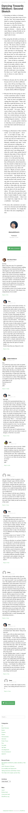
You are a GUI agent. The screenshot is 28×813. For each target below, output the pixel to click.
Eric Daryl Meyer (12, 259)
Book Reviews (5, 728)
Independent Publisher (8, 810)
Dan (9, 301)
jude (10, 442)
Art (2, 726)
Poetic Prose (5, 741)
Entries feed (5, 792)
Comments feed (6, 794)
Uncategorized (12, 2)
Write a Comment (15, 248)
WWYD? (4, 754)
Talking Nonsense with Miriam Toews (11, 770)
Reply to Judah (5, 388)
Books (3, 730)
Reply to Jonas (5, 505)
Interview (4, 738)
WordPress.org (5, 796)
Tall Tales (4, 747)
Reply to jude (7, 465)
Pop (3, 743)
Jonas (8, 475)
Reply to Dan (6, 349)
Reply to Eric (5, 295)
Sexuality (4, 745)
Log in (3, 790)
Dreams (4, 732)
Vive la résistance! (6, 751)
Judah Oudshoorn (12, 358)
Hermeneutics (5, 736)
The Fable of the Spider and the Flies (11, 772)
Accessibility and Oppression (9, 768)
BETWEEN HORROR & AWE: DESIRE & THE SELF (14, 763)
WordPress (22, 810)
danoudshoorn (5, 2)
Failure (3, 734)
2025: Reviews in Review (8, 766)
